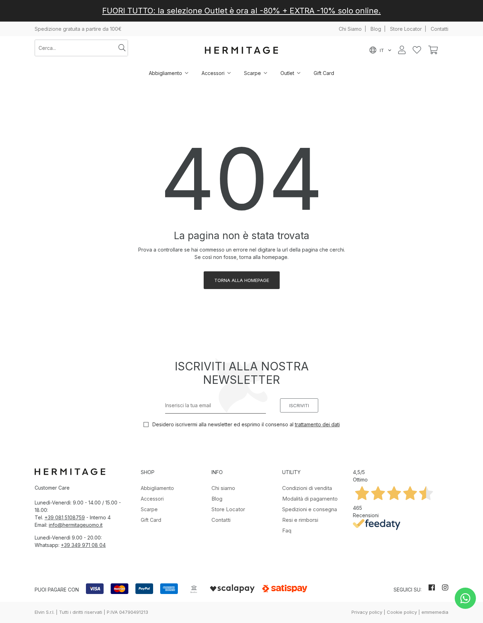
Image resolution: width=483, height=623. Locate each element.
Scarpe (252, 73)
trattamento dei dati (317, 424)
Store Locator (406, 29)
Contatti (439, 29)
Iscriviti (299, 405)
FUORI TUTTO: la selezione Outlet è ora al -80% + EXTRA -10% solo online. (241, 10)
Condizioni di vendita (307, 488)
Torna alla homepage (241, 280)
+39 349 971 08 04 (83, 545)
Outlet (287, 73)
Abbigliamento (165, 73)
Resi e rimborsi (300, 520)
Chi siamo (223, 488)
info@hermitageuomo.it (76, 525)
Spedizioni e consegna (309, 509)
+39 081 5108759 (65, 517)
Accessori (213, 73)
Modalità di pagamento (310, 498)
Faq (286, 530)
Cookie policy (402, 612)
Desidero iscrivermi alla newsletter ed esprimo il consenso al (245, 424)
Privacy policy (366, 612)
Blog (376, 29)
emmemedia (434, 612)
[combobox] (75, 48)
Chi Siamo (350, 29)
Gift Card (324, 73)
